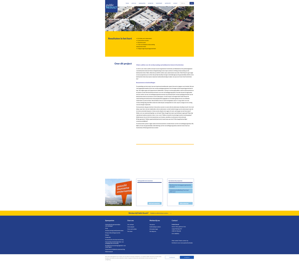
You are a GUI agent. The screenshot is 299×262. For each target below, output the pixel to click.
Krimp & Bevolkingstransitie (112, 232)
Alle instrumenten (154, 203)
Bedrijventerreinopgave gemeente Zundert (180, 186)
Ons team (129, 231)
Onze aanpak (130, 226)
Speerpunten (142, 3)
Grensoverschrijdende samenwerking (115, 249)
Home (127, 3)
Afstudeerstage (154, 229)
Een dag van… (153, 231)
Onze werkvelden (132, 229)
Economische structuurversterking (114, 239)
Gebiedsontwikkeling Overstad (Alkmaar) (179, 191)
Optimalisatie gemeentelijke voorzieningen (112, 225)
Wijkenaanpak (109, 251)
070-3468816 (175, 233)
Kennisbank (159, 3)
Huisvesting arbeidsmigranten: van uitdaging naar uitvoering (114, 242)
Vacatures (152, 224)
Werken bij (167, 3)
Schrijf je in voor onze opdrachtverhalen (182, 243)
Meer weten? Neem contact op (180, 240)
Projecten (150, 3)
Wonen (107, 235)
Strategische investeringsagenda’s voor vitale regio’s (115, 246)
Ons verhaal (130, 224)
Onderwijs (108, 237)
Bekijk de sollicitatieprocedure (159, 213)
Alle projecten (184, 203)
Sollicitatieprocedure (155, 226)
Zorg (106, 228)
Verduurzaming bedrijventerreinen (114, 230)
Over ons (134, 3)
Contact (175, 3)
